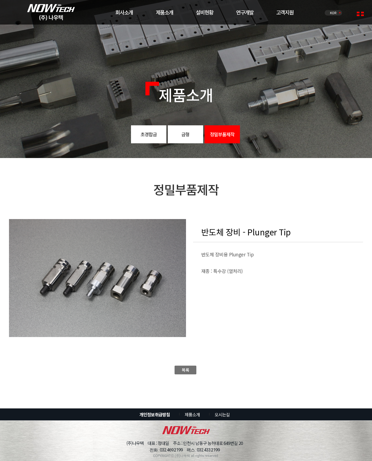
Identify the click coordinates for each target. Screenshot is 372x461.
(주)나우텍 (51, 12)
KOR (333, 12)
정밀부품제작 (222, 134)
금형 (185, 134)
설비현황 (204, 12)
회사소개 (124, 12)
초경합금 (149, 134)
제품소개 (164, 12)
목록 (185, 370)
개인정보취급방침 (154, 414)
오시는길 (222, 414)
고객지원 (285, 12)
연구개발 (245, 12)
